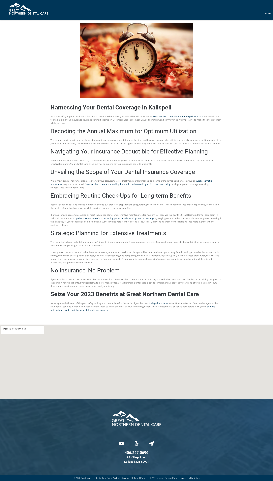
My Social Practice (139, 478)
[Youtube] (121, 444)
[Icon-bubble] (136, 434)
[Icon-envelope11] (158, 434)
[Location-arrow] (152, 444)
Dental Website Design (117, 478)
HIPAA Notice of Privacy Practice (164, 478)
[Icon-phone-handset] (115, 434)
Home (268, 13)
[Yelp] (136, 444)
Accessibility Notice (190, 478)
